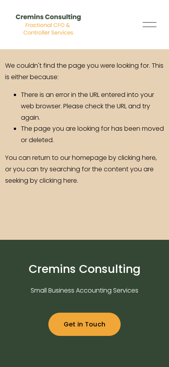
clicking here (137, 157)
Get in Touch (85, 324)
